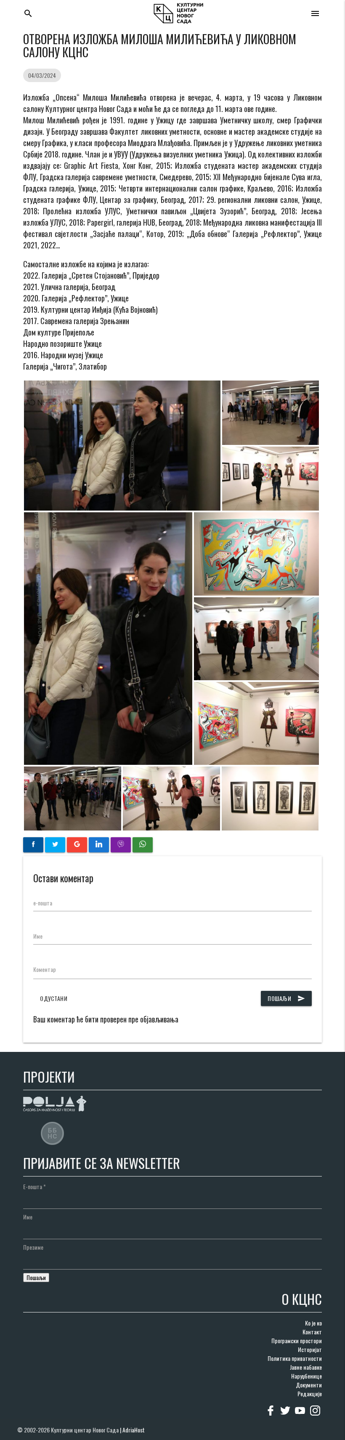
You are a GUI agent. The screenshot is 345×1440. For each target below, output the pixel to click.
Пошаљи (286, 998)
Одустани (53, 998)
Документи (309, 1384)
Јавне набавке (306, 1367)
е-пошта (42, 902)
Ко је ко (313, 1322)
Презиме (33, 1247)
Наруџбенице (306, 1375)
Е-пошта (34, 1186)
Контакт (312, 1331)
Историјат (310, 1349)
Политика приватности (295, 1358)
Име (37, 936)
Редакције (309, 1393)
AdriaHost (133, 1429)
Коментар (44, 969)
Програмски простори (296, 1340)
